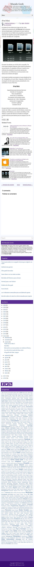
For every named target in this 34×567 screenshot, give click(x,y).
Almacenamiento (21, 396)
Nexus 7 (31, 490)
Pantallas (3, 498)
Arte (27, 401)
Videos (30, 536)
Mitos (31, 485)
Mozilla (3, 487)
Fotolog (11, 445)
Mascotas (25, 480)
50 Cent (5, 394)
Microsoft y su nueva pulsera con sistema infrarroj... (17, 348)
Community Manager (13, 415)
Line (5, 475)
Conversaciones (4, 418)
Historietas (26, 456)
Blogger (14, 406)
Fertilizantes (23, 440)
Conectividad (13, 416)
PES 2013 (18, 500)
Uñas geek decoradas (7, 270)
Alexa (14, 396)
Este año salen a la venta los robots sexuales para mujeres (16, 296)
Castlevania (30, 409)
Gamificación (12, 448)
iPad (15, 466)
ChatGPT (16, 410)
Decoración (8, 423)
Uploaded (22, 533)
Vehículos (12, 534)
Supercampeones (5, 524)
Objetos (18, 494)
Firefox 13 (12, 443)
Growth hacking (29, 452)
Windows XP (30, 541)
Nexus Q (3, 492)
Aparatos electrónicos (20, 399)
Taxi (11, 526)
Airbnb (2, 396)
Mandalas (30, 478)
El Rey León (24, 433)
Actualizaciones (26, 394)
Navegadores (4, 490)
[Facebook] (3, 386)
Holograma (3, 458)
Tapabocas (3, 526)
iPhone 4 (27, 466)
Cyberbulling (8, 422)
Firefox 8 (17, 443)
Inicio (18, 184)
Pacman (11, 497)
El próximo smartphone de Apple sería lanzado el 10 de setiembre (19, 160)
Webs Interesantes (7, 539)
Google (22, 449)
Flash (21, 443)
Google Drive (8, 451)
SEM (29, 515)
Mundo (19, 487)
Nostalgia (19, 492)
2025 (4, 307)
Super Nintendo (28, 523)
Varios (8, 534)
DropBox (3, 432)
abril (6, 366)
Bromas (23, 406)
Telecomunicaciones (23, 526)
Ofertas (21, 494)
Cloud (7, 413)
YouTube (8, 543)
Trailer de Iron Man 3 (9, 343)
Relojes (31, 510)
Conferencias (19, 416)
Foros (31, 443)
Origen (27, 496)
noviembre (7, 339)
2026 (4, 305)
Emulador (3, 436)
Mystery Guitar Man (11, 489)
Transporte (11, 531)
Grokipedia (23, 452)
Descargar (30, 425)
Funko (2, 446)
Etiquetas (26, 437)
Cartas (22, 409)
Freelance (30, 445)
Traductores (30, 530)
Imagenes (18, 461)
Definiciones (20, 423)
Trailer (6, 531)
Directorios (30, 428)
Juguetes (14, 471)
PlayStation (30, 501)
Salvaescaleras (4, 514)
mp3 (7, 487)
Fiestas (3, 442)
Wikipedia (30, 539)
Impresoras (30, 461)
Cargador (18, 409)
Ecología (25, 432)
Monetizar (15, 486)
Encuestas (8, 436)
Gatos (5, 449)
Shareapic (19, 517)
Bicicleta (25, 405)
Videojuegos (17, 536)
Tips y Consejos (21, 529)
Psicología (14, 507)
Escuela (31, 436)
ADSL (10, 395)
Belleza (10, 405)
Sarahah (3, 515)
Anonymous (4, 399)
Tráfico (2, 531)
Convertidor (12, 418)
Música (28, 487)
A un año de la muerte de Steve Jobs (19, 137)
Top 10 (31, 529)
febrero (7, 370)
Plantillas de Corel (18, 501)
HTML (27, 458)
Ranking (3, 508)
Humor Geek (19, 460)
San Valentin (29, 514)
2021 (4, 316)
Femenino (14, 440)
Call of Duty (12, 408)
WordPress (10, 542)
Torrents (3, 530)
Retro (31, 511)
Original (31, 496)
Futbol (6, 446)
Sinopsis (26, 517)
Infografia (26, 463)
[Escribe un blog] (4, 120)
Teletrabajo (9, 527)
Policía (28, 503)
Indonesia (15, 463)
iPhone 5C (5, 467)
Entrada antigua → (28, 184)
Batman (3, 405)
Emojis (20, 435)
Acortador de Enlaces (18, 394)
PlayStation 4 (10, 503)
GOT (32, 451)
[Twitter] (6, 386)
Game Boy (25, 446)
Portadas (7, 504)
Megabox (19, 482)
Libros (2, 475)
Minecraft (22, 485)
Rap (7, 508)
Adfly (31, 394)
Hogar (31, 456)
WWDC (15, 542)
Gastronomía (30, 448)
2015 (4, 329)
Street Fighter (30, 521)
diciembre (7, 337)
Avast (11, 403)
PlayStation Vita (18, 503)
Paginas (26, 497)
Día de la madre (14, 426)
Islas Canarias (8, 469)
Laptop (29, 472)
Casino (25, 409)
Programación (14, 505)
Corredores (30, 418)
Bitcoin (3, 406)
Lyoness (28, 476)
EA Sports (11, 432)
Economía (30, 432)
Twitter (3, 533)
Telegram (3, 527)
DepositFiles (4, 425)
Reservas (11, 511)
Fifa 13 (7, 442)
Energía (14, 436)
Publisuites (27, 507)
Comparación (23, 415)
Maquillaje (14, 479)
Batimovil (31, 403)
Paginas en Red (21, 565)
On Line (30, 494)
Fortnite (3, 445)
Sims (22, 517)
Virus (5, 537)
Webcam (23, 537)
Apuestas (11, 401)
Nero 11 (23, 490)
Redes (16, 510)
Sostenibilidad (16, 520)
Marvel (15, 480)
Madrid (15, 478)
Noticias (29, 492)
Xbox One (3, 543)
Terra (19, 527)
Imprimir (3, 463)
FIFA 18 (15, 442)
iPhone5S (14, 467)
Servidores (7, 517)
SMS (21, 518)
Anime (31, 398)
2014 (4, 331)
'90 (4, 392)
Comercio (31, 413)
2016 (4, 327)
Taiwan (26, 524)
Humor (12, 460)
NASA (18, 489)
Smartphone (17, 518)
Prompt (26, 505)
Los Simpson (6, 476)
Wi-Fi (23, 539)
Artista (2, 402)
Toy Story (7, 530)
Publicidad (21, 507)
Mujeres (15, 487)
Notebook (23, 492)
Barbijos (26, 403)
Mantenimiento (8, 479)
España (8, 437)
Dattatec (29, 422)
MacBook (3, 478)
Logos (27, 475)
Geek (8, 449)
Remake (3, 511)
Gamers (7, 448)
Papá (7, 498)
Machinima (8, 478)
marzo (6, 368)
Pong (32, 503)
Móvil (28, 486)
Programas (22, 505)
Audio (26, 402)
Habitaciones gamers (7, 267)
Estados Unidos (14, 437)
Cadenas (3, 408)
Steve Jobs (13, 521)
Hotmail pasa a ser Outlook (8, 281)
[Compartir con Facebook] (8, 120)
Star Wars (7, 521)
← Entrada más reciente (7, 184)
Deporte (31, 423)
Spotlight (3, 521)
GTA (2, 454)
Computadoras (5, 416)
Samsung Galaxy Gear (19, 514)
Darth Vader (17, 422)
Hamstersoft (14, 455)
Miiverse (18, 485)
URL (25, 533)
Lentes (24, 473)
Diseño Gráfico (9, 429)
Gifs (16, 449)
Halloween (8, 455)
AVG (14, 403)
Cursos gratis (26, 420)
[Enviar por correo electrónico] (3, 120)
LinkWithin (20, 475)
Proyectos (10, 507)
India (11, 463)
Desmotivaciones (6, 426)
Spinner (27, 520)
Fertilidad (18, 440)
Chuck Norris (12, 412)
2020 (4, 318)
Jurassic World (26, 471)
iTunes (13, 469)
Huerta (2, 459)
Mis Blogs (27, 485)
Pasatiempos (14, 498)
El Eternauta (19, 433)
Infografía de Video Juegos (11, 352)
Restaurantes (23, 511)
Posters (19, 504)
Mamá (26, 478)
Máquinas (20, 479)
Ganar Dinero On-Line (21, 448)
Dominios (3, 430)
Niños (12, 492)
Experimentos (4, 439)
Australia (31, 402)
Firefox (7, 443)
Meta (27, 483)
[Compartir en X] (6, 120)
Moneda (10, 486)
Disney (19, 429)
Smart (11, 518)
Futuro (13, 446)
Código (14, 413)
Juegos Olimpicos (28, 469)
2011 (4, 376)
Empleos (25, 435)
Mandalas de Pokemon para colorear (11, 278)
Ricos (2, 513)
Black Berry (8, 406)
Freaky (25, 445)
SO (23, 518)
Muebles (10, 487)
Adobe (3, 395)
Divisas (29, 429)
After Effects (18, 395)
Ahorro (31, 395)
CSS (17, 419)
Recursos (8, 510)
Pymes (31, 507)
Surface (17, 524)
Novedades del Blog (7, 494)
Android (14, 398)
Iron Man (28, 467)
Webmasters (29, 537)
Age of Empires (25, 395)
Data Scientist (23, 422)
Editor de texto (8, 433)
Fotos (15, 445)
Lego (21, 473)
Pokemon (24, 503)
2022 (4, 314)
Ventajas (17, 534)
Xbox (22, 542)
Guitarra (25, 454)
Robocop (6, 513)
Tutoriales (28, 531)
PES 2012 (14, 500)
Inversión (8, 466)
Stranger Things (20, 521)
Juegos (20, 469)
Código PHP (20, 413)
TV (32, 531)
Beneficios (15, 405)
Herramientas (7, 456)
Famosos (7, 440)
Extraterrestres (20, 439)
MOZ (31, 486)
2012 (4, 336)
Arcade (14, 401)
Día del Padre (29, 426)
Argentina (19, 401)
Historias (21, 456)
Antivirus (14, 399)
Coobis (16, 418)
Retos (28, 511)
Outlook (6, 497)
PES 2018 (22, 500)
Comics (3, 415)
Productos (3, 505)
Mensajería (9, 483)
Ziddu (12, 543)
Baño (22, 403)
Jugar (10, 471)
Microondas (3, 485)
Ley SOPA (28, 473)
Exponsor (9, 439)
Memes (31, 482)
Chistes (31, 410)
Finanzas (3, 443)
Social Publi (27, 518)
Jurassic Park (19, 471)
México (31, 483)
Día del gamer (22, 426)
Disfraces (15, 429)
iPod (22, 467)
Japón (16, 469)
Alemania (10, 396)
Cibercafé (17, 412)
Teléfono (30, 526)
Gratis (18, 452)
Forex (24, 443)
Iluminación (3, 461)
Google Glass (14, 451)
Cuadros (25, 419)
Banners (18, 403)
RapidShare (10, 508)
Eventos (31, 437)
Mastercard (30, 480)
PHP (32, 500)
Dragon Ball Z (26, 430)
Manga (2, 479)
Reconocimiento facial (28, 508)
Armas (24, 401)
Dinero (25, 428)
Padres (17, 497)
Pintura (6, 501)
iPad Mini (6, 21)
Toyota (11, 530)
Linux (24, 475)
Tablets (22, 524)
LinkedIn (15, 475)
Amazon (31, 396)
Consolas (25, 416)
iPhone (22, 466)
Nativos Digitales (23, 489)
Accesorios (10, 394)
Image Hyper (10, 461)
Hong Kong (19, 458)
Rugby (22, 513)
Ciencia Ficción (27, 412)
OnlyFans (3, 496)
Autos (7, 403)
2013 (4, 333)
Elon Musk (14, 435)
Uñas (18, 533)
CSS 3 (20, 419)
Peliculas (25, 498)
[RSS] (10, 386)
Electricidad (30, 433)
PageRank (21, 497)
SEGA (17, 515)
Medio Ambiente (12, 482)
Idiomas (31, 459)
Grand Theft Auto (12, 452)
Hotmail (24, 458)
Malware (22, 478)
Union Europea (12, 533)
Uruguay (28, 533)
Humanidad (7, 459)
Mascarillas (19, 480)
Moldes (2, 486)
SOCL (31, 518)
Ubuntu (7, 533)
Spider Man (23, 520)
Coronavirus (24, 418)
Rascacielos (16, 508)
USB (32, 533)
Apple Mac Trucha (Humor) (16, 148)
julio (6, 359)
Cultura (8, 420)
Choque (3, 412)
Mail (19, 478)
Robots (11, 513)
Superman (12, 524)
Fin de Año (30, 442)
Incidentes (8, 463)
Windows (3, 541)
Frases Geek (21, 445)
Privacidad (30, 504)
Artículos (31, 401)
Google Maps (21, 451)
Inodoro (31, 463)
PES (10, 500)
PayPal (19, 498)
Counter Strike (5, 419)
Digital (18, 428)
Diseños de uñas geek (7, 285)
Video (27, 534)
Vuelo (8, 537)
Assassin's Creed (14, 402)
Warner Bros (18, 537)
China (24, 410)
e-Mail (7, 432)
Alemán (6, 396)
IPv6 (24, 467)
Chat (12, 410)
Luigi (25, 476)
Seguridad (21, 515)
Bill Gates (30, 405)
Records (3, 510)
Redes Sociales (24, 510)
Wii (26, 539)
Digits (21, 428)
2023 (4, 312)
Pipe (9, 501)
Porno (2, 504)
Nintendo (7, 492)
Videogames (9, 536)
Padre (14, 497)
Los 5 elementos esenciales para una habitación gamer (15, 292)
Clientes (3, 413)
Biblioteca (21, 405)
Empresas (30, 435)
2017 (4, 325)
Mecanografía (4, 482)
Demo (26, 423)
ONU (8, 496)
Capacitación (30, 408)
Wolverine (3, 542)
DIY (32, 429)
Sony (11, 520)
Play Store (25, 501)
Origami (23, 496)
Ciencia (21, 412)
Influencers (20, 463)
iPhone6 (18, 467)
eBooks (18, 432)
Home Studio (4, 288)
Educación (13, 433)
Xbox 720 (31, 542)
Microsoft (13, 485)
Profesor (8, 505)
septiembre (8, 355)
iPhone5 (10, 467)
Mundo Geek (17, 3)
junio (6, 362)
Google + (27, 449)
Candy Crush (24, 408)
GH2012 (13, 449)
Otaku (2, 497)
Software (3, 520)
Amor (2, 398)
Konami (12, 472)
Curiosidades (15, 421)
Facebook (27, 439)
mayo (6, 364)
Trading (19, 530)
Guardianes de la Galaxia (10, 454)
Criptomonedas (12, 419)
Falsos (3, 440)
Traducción (23, 530)
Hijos (12, 456)
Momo (6, 486)
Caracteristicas (12, 409)
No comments (7, 25)
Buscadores (29, 406)
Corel (20, 418)
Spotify (31, 520)
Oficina (25, 494)
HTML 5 (31, 458)
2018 (4, 322)
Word (7, 542)
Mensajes (15, 483)
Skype (8, 518)
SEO (31, 515)
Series (3, 517)
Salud (31, 513)
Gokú (18, 449)
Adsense (7, 395)
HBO (2, 456)
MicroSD (8, 485)
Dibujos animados (10, 428)
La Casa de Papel (18, 472)
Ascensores (7, 402)
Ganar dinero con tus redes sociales (10, 274)
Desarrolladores (13, 425)
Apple (22, 23)
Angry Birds (20, 398)
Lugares (22, 476)
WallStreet (12, 537)
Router (18, 513)
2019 (4, 320)
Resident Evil (17, 511)
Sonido (8, 520)
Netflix (26, 490)
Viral (2, 537)
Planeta (12, 501)
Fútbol (10, 446)
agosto (7, 357)
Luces (18, 476)
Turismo (19, 531)
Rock (15, 513)
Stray (25, 521)
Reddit (13, 510)
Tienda (14, 529)
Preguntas (24, 504)
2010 (4, 378)
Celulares (3, 410)
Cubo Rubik (30, 419)
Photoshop (27, 500)
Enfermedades (20, 436)
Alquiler (27, 396)
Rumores (26, 513)
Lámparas (24, 472)
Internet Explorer (29, 465)
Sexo (15, 517)
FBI (10, 440)
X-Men (19, 542)
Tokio (28, 529)
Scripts (6, 515)
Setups (11, 517)
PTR (18, 507)
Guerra (18, 454)
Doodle (14, 430)
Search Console (12, 515)
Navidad (11, 490)
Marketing (10, 480)
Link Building (10, 475)
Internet (21, 465)
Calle (16, 408)
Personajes (6, 500)
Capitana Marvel (5, 409)
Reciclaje (21, 508)
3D (2, 394)
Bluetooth (19, 406)
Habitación (30, 454)
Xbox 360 (26, 542)
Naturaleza (30, 489)
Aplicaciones (29, 399)
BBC (7, 405)
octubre (7, 342)
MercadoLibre (22, 483)
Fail (32, 439)
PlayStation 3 (4, 503)
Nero (19, 490)
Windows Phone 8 (23, 541)
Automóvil (3, 403)
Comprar (30, 415)
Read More (9, 134)
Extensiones (14, 439)
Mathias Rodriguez (10, 23)
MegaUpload (25, 482)
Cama (19, 408)
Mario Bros (26, 479)
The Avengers (27, 527)
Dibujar (3, 428)
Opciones (12, 496)
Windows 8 (15, 541)
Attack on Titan (21, 402)
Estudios (21, 437)
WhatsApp (18, 539)
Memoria (3, 483)
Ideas (26, 459)
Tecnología (15, 526)
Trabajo (15, 530)
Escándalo (26, 436)
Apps (6, 401)
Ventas (21, 534)
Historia (16, 456)
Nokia (15, 492)
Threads (10, 529)
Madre (12, 478)
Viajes (24, 534)
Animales (26, 398)
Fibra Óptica (30, 440)
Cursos (21, 420)
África (13, 395)
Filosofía (25, 442)
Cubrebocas (3, 420)
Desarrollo (22, 425)
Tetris (22, 527)
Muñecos (23, 487)
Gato (2, 449)
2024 (4, 309)
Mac (32, 476)
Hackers (3, 455)
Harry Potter (20, 455)
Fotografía (7, 445)
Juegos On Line (5, 471)
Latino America (13, 473)
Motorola (24, 486)
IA (24, 459)
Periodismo (30, 498)
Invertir (12, 466)
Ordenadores (17, 496)
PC (21, 498)
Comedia (26, 413)
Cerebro (8, 410)
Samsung (11, 514)
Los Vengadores (13, 476)
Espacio (3, 437)
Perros (2, 500)
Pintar (2, 501)
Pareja (9, 498)
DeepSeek (15, 423)
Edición (2, 433)
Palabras (31, 497)
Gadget (18, 446)
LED (18, 473)
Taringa (8, 526)
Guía (21, 454)
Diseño (3, 429)
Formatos (28, 443)
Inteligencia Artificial (12, 465)
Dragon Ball (19, 430)
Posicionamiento (13, 504)
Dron (32, 430)
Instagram (3, 465)
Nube (14, 494)
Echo (22, 432)
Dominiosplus (10, 430)
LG (32, 473)
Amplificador (8, 398)
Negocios (16, 490)
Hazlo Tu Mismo (28, 455)
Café (7, 408)
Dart (13, 422)
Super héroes (20, 523)
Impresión (24, 461)
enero (6, 373)
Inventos (3, 466)
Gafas (21, 446)
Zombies (16, 543)
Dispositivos (24, 429)
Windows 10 (9, 541)
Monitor (20, 486)
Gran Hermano (5, 452)
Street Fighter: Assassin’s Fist (8, 523)
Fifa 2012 (20, 442)
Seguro (26, 515)
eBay (15, 432)
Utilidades (3, 534)
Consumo (31, 416)
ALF (16, 396)
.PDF (2, 392)
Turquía (23, 531)
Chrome (7, 412)
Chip (27, 410)
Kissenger (8, 472)
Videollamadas (24, 536)
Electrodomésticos (5, 435)
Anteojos (9, 399)
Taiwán (31, 524)
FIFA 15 (11, 442)
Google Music (27, 451)
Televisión (15, 527)
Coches (10, 413)
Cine (31, 412)
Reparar (7, 511)
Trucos (15, 531)
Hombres (8, 458)
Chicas (20, 410)
